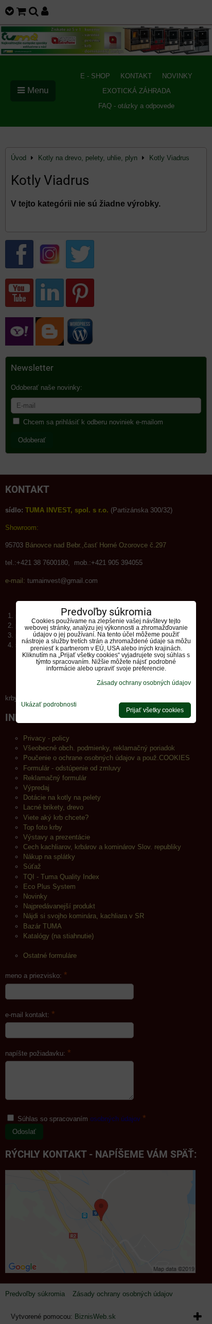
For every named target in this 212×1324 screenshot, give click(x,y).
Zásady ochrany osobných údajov (144, 682)
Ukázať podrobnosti (49, 704)
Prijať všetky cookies (155, 710)
